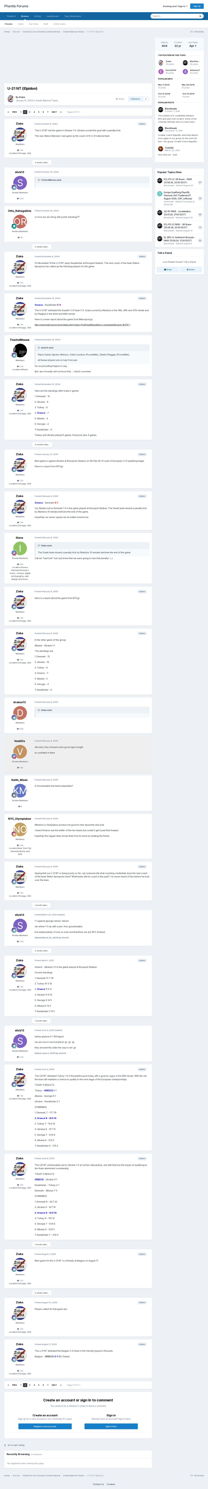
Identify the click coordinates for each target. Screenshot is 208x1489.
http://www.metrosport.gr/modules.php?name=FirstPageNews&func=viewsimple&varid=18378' (82, 324)
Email (169, 269)
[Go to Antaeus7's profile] (185, 71)
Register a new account (45, 1426)
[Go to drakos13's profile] (20, 713)
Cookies (111, 1484)
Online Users (59, 24)
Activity (37, 16)
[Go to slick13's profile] (20, 183)
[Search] (200, 16)
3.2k (21, 366)
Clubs (20, 24)
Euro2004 (171, 70)
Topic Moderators (72, 16)
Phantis (11, 16)
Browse (25, 16)
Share (121, 99)
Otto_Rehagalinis (19, 210)
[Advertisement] (59, 59)
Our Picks (33, 24)
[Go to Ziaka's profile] (10, 99)
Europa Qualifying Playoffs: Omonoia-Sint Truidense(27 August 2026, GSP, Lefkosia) (178, 195)
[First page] (8, 112)
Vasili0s (19, 741)
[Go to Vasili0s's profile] (20, 752)
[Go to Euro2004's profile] (161, 71)
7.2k (21, 150)
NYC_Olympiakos (19, 818)
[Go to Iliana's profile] (20, 548)
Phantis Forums (16, 6)
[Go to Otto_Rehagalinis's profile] (20, 221)
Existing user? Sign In (174, 6)
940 (21, 564)
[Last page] (61, 112)
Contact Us (98, 1484)
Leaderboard (52, 16)
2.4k (21, 845)
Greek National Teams (47, 100)
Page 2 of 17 (73, 112)
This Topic (188, 16)
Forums (8, 24)
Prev (14, 112)
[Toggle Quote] (39, 180)
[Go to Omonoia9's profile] (159, 193)
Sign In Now (111, 1426)
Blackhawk (195, 61)
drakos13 (19, 702)
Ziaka (22, 97)
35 (21, 237)
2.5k (21, 198)
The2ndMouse (19, 339)
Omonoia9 (169, 201)
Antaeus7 (195, 70)
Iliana (19, 537)
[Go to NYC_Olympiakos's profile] (20, 829)
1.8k (21, 767)
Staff (46, 24)
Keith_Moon (19, 780)
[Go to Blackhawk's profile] (185, 62)
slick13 (19, 172)
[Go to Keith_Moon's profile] (20, 790)
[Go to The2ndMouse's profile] (20, 350)
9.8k (21, 729)
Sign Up (197, 6)
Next (54, 112)
